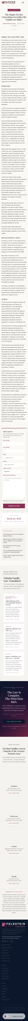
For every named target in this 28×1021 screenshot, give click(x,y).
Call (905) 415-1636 (14, 721)
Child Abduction (14, 10)
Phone (5, 461)
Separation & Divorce (7, 947)
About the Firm (5, 970)
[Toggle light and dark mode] (6, 1016)
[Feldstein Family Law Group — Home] (8, 2)
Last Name (6, 447)
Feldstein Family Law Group (9, 23)
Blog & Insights (5, 976)
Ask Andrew (4, 973)
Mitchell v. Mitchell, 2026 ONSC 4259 (13, 629)
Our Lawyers (5, 968)
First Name (6, 440)
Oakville (14, 876)
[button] (22, 2)
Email (4, 454)
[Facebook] (2, 941)
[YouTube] (5, 941)
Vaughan (14, 846)
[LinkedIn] (12, 941)
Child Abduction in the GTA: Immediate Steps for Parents (13, 535)
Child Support (5, 952)
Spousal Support (6, 955)
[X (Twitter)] (9, 941)
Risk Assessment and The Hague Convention (11, 546)
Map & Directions (14, 793)
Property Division (6, 958)
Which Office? (7, 468)
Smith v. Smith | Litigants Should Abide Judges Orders (13, 556)
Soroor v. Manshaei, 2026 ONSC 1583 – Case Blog (13, 657)
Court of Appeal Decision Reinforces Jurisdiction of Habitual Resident (12, 551)
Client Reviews (5, 978)
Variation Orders (5, 960)
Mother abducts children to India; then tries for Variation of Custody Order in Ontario (13, 540)
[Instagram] (7, 941)
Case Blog (8, 626)
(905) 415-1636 (14, 518)
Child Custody (5, 950)
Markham (14, 786)
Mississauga (14, 816)
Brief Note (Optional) (9, 475)
